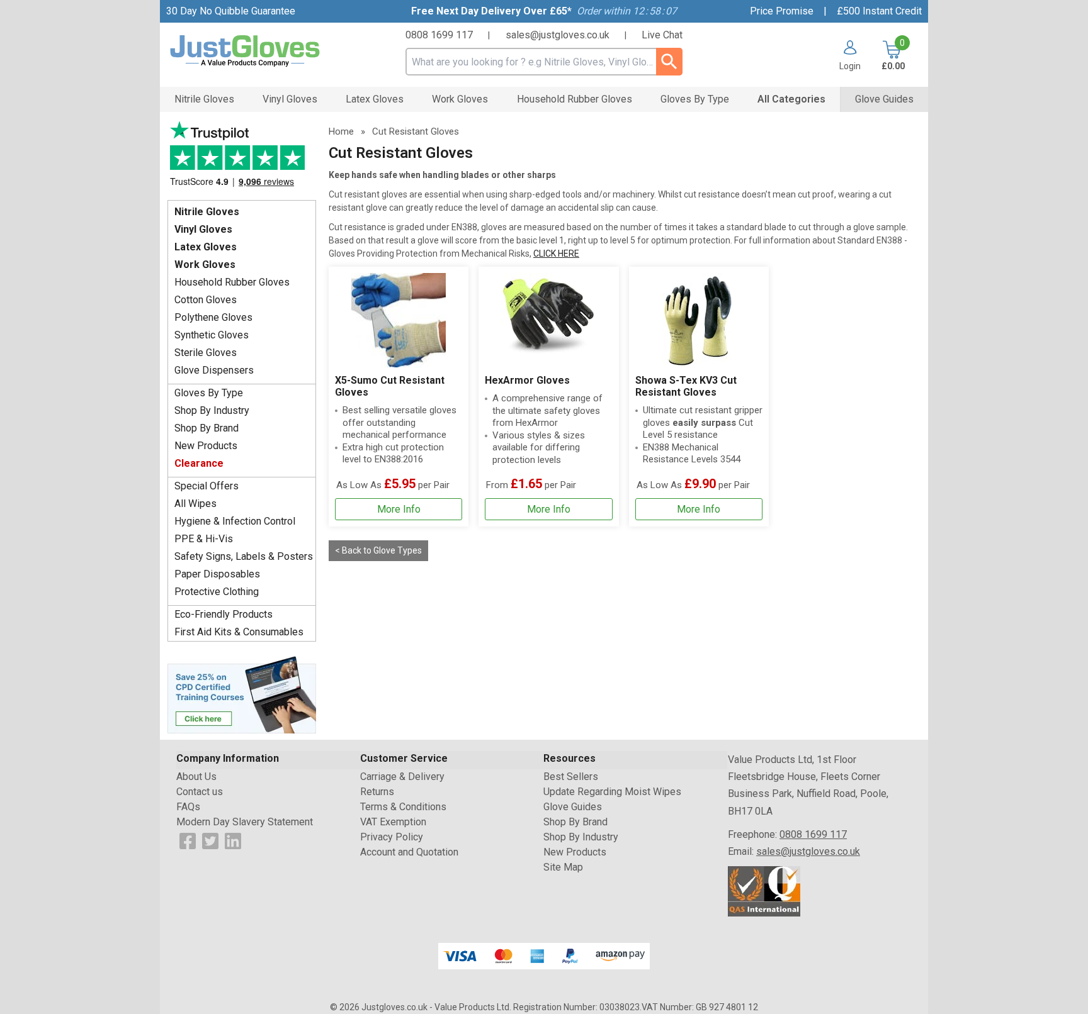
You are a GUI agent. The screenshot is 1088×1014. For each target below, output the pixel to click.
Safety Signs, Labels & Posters (243, 556)
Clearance (199, 463)
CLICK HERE (556, 253)
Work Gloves (204, 264)
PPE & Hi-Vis (203, 539)
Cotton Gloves (205, 300)
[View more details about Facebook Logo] (187, 840)
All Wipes (195, 504)
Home (341, 131)
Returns (377, 792)
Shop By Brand (206, 428)
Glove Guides (572, 807)
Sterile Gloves (205, 353)
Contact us (199, 792)
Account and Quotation (409, 852)
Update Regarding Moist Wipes (612, 792)
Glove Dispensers (214, 370)
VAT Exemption (393, 822)
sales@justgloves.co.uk (557, 35)
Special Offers (206, 486)
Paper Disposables (217, 574)
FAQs (188, 807)
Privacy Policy (391, 837)
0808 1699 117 (439, 35)
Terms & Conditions (403, 807)
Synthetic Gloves (211, 335)
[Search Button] (669, 61)
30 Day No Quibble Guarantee (230, 11)
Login (850, 65)
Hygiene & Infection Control (234, 521)
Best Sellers (570, 777)
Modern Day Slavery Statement (244, 822)
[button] (845, 55)
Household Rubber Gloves (232, 282)
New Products (205, 446)
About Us (196, 777)
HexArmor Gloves (527, 380)
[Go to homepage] (260, 51)
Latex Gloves (205, 247)
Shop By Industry (211, 410)
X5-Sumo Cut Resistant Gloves (390, 386)
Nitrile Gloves (206, 212)
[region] (398, 320)
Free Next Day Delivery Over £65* (491, 11)
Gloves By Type (208, 393)
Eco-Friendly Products (223, 614)
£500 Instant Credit (879, 11)
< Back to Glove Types (378, 550)
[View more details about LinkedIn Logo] (233, 840)
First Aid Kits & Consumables (238, 632)
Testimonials (241, 157)
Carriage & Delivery (402, 777)
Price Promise (781, 11)
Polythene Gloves (213, 317)
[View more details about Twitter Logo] (210, 840)
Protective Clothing (216, 592)
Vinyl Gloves (203, 229)
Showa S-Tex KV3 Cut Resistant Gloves (686, 386)
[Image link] (241, 693)
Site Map (563, 867)
